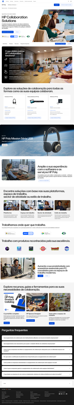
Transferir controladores (33, 393)
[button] (12, 5)
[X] (64, 393)
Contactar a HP (4, 393)
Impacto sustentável (5, 397)
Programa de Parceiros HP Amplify (49, 393)
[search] (68, 1)
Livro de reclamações (33, 398)
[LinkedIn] (59, 393)
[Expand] (70, 338)
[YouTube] (66, 393)
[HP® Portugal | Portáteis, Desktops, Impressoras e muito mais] (3, 1)
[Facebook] (61, 393)
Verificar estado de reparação (34, 397)
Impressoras (16, 1)
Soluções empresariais (28, 1)
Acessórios (21, 1)
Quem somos (4, 392)
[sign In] (71, 1)
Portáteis (7, 1)
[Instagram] (63, 393)
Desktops (11, 1)
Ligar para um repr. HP (19, 393)
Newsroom (3, 398)
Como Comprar (18, 397)
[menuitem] (7, 1)
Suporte (34, 1)
